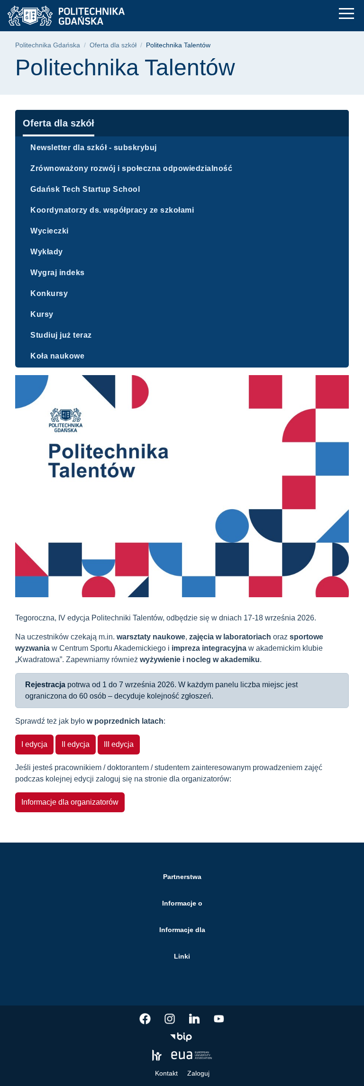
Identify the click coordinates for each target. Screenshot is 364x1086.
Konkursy (49, 293)
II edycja (76, 744)
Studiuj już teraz (61, 335)
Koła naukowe (57, 356)
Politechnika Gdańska (47, 45)
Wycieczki (49, 231)
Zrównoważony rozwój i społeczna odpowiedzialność (131, 168)
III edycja (119, 744)
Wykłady (46, 252)
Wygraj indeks (57, 273)
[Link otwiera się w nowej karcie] (145, 1018)
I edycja (34, 744)
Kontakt (166, 1073)
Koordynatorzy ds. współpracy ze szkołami (112, 210)
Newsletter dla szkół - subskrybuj (93, 148)
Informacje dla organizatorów (69, 802)
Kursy (42, 314)
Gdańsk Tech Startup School (85, 189)
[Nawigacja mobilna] (346, 13)
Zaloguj (198, 1073)
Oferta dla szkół (113, 45)
